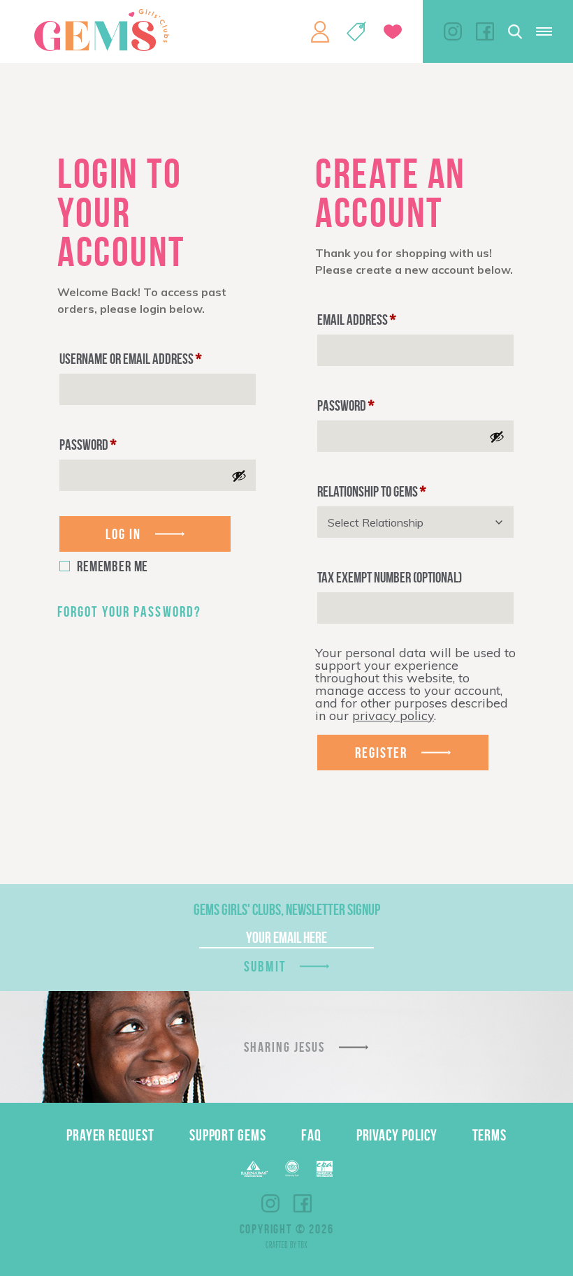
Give (393, 32)
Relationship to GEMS (371, 491)
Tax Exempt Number (389, 577)
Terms (489, 1135)
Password (87, 445)
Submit (265, 966)
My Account (320, 31)
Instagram (453, 31)
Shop (356, 31)
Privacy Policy (396, 1135)
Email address (356, 319)
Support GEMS (227, 1135)
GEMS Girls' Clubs (101, 30)
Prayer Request (110, 1135)
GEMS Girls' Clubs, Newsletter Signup (287, 909)
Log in (124, 534)
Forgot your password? (129, 611)
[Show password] (239, 475)
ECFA (292, 1168)
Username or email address (130, 359)
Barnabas (254, 1169)
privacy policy (393, 715)
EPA (325, 1169)
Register (381, 753)
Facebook (485, 31)
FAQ (311, 1135)
